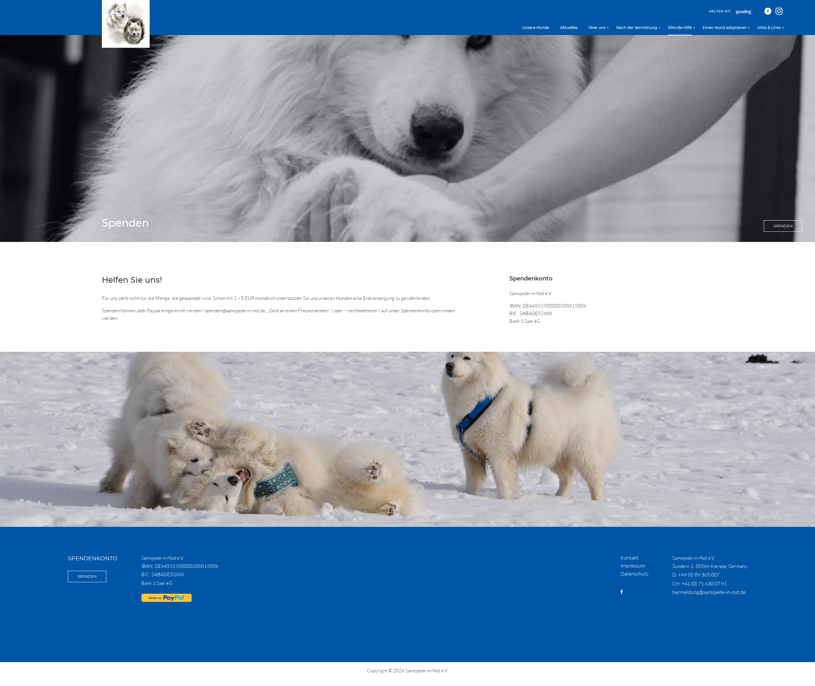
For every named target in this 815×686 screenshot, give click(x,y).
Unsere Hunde (535, 27)
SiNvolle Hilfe (680, 27)
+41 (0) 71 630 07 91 (704, 583)
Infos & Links (769, 27)
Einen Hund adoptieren (725, 27)
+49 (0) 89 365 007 (698, 574)
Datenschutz (634, 573)
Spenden (783, 226)
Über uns (597, 27)
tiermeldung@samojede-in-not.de (709, 592)
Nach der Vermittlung (636, 27)
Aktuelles (569, 27)
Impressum (632, 565)
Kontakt (629, 558)
